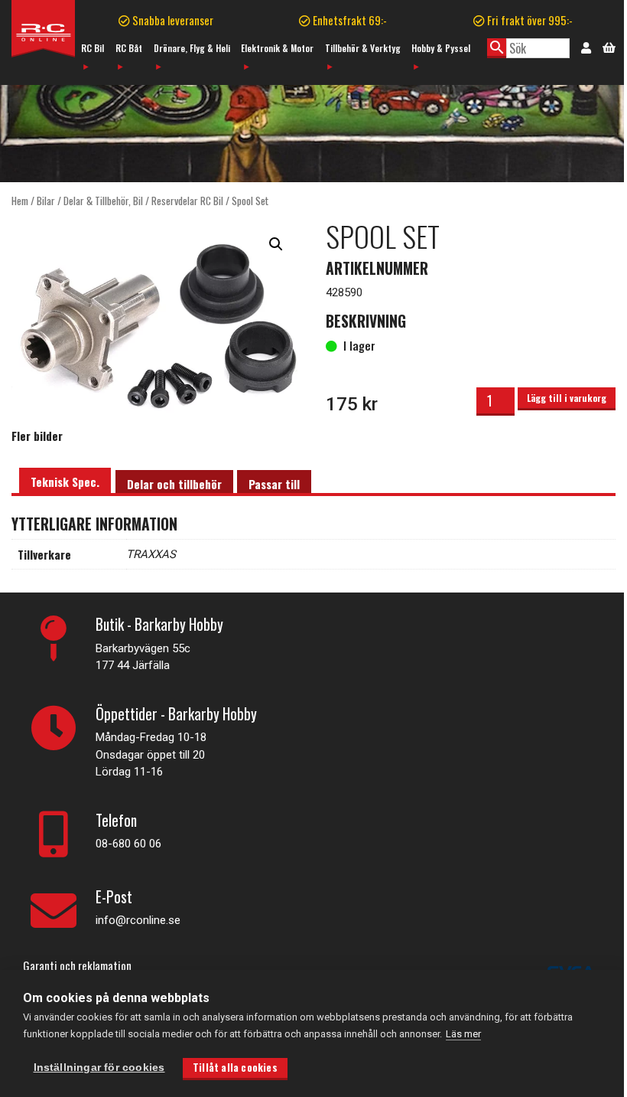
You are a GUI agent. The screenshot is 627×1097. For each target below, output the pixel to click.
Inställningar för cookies (99, 1067)
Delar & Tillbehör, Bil (103, 200)
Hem (19, 200)
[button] (276, 244)
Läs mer (463, 1034)
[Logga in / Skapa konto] (586, 46)
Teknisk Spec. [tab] (65, 481)
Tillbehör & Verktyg (363, 47)
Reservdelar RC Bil (187, 200)
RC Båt (128, 47)
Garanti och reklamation (77, 965)
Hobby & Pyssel (440, 47)
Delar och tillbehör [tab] (174, 483)
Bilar (46, 200)
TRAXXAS (151, 554)
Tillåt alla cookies (235, 1067)
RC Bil (92, 47)
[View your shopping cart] (609, 46)
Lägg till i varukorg (566, 397)
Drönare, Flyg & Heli (192, 47)
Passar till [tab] (274, 483)
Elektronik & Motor (277, 47)
